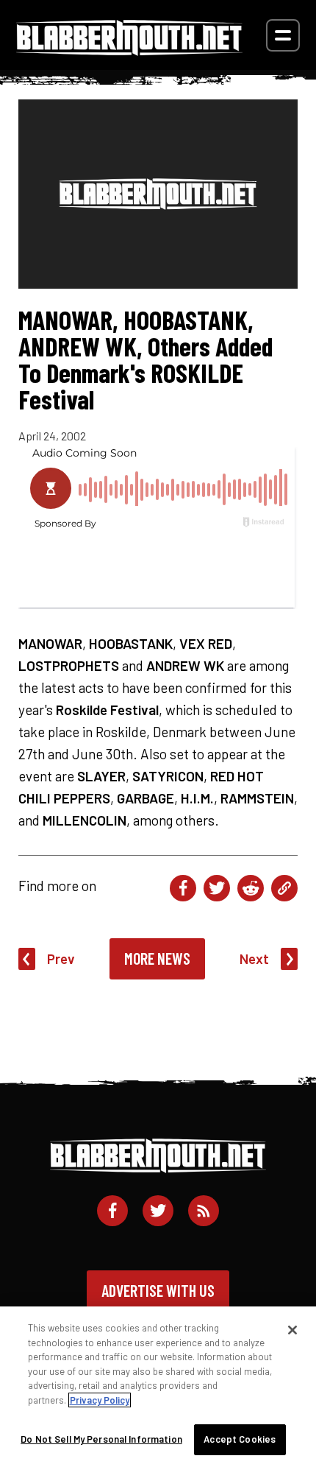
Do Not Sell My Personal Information (101, 1439)
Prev (61, 958)
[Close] (292, 1330)
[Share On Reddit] (250, 888)
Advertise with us (158, 1290)
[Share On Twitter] (217, 888)
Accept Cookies (240, 1439)
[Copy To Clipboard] (284, 888)
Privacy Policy (99, 1400)
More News (157, 958)
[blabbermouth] (129, 50)
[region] (158, 1386)
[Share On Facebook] (183, 888)
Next (254, 958)
